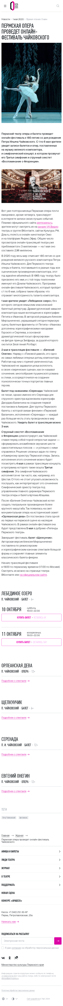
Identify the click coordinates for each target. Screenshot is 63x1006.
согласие (16, 947)
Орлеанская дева (16, 665)
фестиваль (23, 817)
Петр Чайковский (8, 817)
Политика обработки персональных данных (18, 990)
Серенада (9, 739)
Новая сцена (8, 893)
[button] (5, 6)
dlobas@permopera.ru (10, 978)
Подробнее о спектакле (13, 681)
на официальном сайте (33, 574)
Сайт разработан (33, 999)
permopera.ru (44, 222)
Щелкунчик (11, 702)
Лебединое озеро (16, 593)
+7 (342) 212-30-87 (18, 912)
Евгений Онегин (15, 776)
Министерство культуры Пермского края (22, 964)
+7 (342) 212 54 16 (8, 976)
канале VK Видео (48, 226)
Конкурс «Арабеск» (11, 900)
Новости (5, 19)
